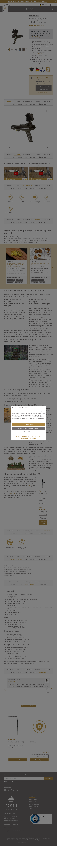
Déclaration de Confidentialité (23, 436)
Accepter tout (28, 424)
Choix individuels (28, 432)
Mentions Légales (36, 436)
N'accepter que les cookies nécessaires (28, 428)
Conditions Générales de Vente (28, 438)
